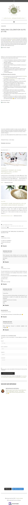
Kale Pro (13, 500)
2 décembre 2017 (3, 168)
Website (2, 352)
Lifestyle (6, 143)
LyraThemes (18, 500)
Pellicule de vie (4, 310)
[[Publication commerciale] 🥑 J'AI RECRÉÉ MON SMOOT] (14, 418)
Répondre (5, 246)
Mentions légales (19, 498)
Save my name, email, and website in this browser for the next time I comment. (14, 369)
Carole (2, 236)
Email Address (4, 346)
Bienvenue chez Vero (7, 251)
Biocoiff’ (9, 40)
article (14, 39)
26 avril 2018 (3, 201)
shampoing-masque (13, 78)
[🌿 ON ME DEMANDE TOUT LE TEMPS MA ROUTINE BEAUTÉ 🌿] (14, 464)
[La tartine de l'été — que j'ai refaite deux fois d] (14, 433)
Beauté (9, 143)
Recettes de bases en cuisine (8, 215)
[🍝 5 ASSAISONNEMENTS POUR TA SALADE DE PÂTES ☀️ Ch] (14, 403)
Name (2, 341)
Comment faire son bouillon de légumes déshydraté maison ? (13, 204)
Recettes (2, 215)
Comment (3, 357)
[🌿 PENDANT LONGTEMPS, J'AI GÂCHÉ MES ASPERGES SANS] (14, 479)
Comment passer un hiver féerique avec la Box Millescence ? (11, 171)
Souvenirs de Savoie (7, 224)
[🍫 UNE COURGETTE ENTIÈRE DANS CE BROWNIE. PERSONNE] (14, 449)
